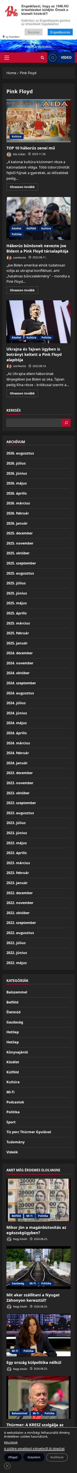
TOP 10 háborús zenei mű (38, 120)
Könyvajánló (17, 1052)
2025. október (18, 553)
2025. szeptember (21, 563)
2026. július (16, 463)
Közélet (16, 228)
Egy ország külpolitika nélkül (33, 1362)
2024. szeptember (21, 683)
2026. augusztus (20, 453)
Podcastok (15, 1102)
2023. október (18, 793)
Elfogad (12, 1457)
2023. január (17, 882)
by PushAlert (12, 36)
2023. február (17, 872)
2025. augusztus (20, 573)
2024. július (16, 703)
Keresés (13, 410)
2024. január (17, 763)
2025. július (16, 583)
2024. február (17, 753)
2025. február (17, 633)
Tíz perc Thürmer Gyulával (28, 1132)
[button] (6, 57)
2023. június (16, 833)
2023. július (16, 822)
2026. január (17, 523)
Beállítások (57, 1457)
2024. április (16, 733)
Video (66, 57)
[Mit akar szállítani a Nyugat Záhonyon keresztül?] (38, 1267)
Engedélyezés (60, 32)
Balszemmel (16, 992)
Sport (11, 1122)
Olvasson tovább (24, 188)
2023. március (18, 863)
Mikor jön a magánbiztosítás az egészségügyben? (36, 1230)
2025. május (16, 603)
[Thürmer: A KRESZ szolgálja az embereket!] (38, 1397)
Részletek (11, 1442)
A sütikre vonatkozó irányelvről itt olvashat (34, 1448)
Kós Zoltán (18, 154)
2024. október (18, 673)
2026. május (16, 483)
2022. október (18, 912)
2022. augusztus (20, 932)
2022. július (16, 942)
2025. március (18, 623)
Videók (12, 1152)
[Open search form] (42, 57)
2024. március (18, 743)
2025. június (16, 593)
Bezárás (34, 32)
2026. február (17, 513)
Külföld (31, 228)
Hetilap (12, 1032)
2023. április (16, 852)
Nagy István (19, 1239)
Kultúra (16, 136)
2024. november (19, 663)
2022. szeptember (21, 922)
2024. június (16, 713)
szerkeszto (19, 257)
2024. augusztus (20, 693)
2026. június (16, 473)
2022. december (19, 893)
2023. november (19, 783)
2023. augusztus (20, 813)
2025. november (19, 543)
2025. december (19, 533)
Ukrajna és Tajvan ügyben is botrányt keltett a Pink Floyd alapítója (38, 321)
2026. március (18, 503)
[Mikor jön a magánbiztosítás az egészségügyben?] (38, 1200)
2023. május (16, 843)
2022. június (16, 952)
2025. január (17, 643)
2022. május (16, 962)
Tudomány (15, 1142)
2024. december (19, 653)
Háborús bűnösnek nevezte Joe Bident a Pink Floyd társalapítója (38, 218)
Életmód (13, 1012)
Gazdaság (14, 1022)
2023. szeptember (21, 802)
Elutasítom (34, 1457)
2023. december (19, 772)
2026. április (16, 493)
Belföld (12, 1002)
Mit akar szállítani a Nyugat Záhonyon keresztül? (33, 1297)
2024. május (16, 723)
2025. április (16, 613)
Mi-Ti (10, 1092)
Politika (17, 234)
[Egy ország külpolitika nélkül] (38, 1335)
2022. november (19, 902)
